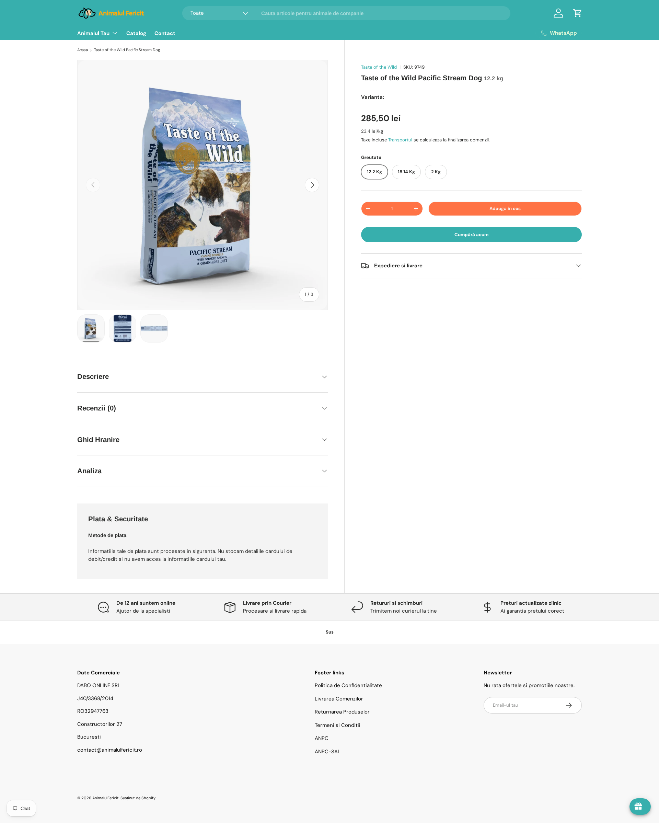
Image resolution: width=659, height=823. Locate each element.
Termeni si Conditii (337, 725)
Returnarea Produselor (342, 711)
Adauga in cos (505, 208)
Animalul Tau (93, 33)
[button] (577, 13)
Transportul (400, 140)
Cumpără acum (471, 234)
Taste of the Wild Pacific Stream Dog (127, 49)
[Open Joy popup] (640, 806)
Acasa (82, 49)
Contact (164, 33)
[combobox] (346, 13)
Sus (330, 632)
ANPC (321, 738)
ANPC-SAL (327, 751)
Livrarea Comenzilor (339, 698)
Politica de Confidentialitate (348, 685)
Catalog (136, 33)
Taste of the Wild (379, 67)
